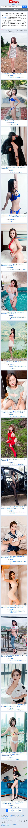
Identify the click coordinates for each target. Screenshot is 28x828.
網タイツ (20, 172)
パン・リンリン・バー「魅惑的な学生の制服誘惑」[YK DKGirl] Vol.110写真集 (13, 557)
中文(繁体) (21, 815)
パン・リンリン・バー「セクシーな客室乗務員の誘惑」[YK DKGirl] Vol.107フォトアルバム (13, 705)
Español (11, 816)
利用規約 (3, 824)
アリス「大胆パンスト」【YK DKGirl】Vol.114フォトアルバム (13, 362)
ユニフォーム (13, 561)
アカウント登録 (11, 4)
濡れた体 (16, 124)
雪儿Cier (12, 609)
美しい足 (15, 77)
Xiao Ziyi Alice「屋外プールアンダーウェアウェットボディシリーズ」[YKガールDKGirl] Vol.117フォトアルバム (14, 216)
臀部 (11, 77)
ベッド (18, 416)
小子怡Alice (12, 122)
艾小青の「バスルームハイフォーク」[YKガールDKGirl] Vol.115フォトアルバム (12, 312)
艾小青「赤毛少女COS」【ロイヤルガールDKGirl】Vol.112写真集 (13, 459)
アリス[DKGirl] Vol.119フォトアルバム (10, 120)
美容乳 (24, 269)
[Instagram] (22, 821)
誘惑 (18, 317)
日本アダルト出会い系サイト (20, 9)
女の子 (22, 366)
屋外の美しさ (20, 77)
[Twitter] (24, 821)
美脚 (11, 512)
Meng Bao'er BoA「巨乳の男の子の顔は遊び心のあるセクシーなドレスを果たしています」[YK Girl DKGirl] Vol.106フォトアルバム (14, 754)
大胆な (20, 317)
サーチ (24, 6)
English (2, 816)
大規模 (13, 513)
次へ (17, 810)
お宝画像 (15, 807)
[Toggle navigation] (2, 10)
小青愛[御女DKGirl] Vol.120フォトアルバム (11, 74)
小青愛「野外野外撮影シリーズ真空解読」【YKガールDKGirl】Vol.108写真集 (14, 656)
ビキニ (11, 124)
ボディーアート (13, 172)
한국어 (6, 816)
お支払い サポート (17, 824)
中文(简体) (12, 815)
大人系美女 (18, 611)
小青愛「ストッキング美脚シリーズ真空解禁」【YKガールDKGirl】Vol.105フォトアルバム (14, 802)
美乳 (11, 759)
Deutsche (3, 818)
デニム (11, 660)
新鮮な (11, 366)
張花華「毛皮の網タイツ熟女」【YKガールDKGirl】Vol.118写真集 (13, 167)
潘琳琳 (11, 267)
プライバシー (9, 824)
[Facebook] (26, 821)
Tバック (14, 710)
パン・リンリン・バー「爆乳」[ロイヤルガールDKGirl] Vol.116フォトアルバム (12, 264)
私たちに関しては (5, 825)
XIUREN (4, 17)
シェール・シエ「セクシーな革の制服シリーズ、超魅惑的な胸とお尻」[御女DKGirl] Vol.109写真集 (13, 606)
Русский (21, 816)
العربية (7, 818)
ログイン (18, 4)
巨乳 (16, 269)
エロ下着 (12, 269)
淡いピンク (19, 269)
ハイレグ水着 (13, 317)
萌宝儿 (11, 510)
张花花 (11, 170)
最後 (20, 810)
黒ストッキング (16, 512)
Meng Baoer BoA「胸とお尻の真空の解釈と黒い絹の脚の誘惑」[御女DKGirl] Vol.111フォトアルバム (13, 507)
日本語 (17, 815)
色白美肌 (15, 416)
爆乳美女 (23, 416)
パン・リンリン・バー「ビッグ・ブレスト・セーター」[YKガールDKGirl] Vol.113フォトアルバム (13, 411)
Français (16, 816)
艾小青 (11, 75)
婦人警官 (21, 710)
